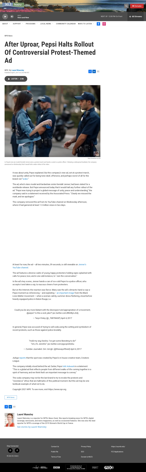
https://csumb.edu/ (118, 446)
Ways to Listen (85, 24)
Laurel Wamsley (18, 70)
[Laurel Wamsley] (10, 420)
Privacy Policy (86, 446)
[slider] (15, 16)
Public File (54, 452)
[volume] (12, 16)
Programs (30, 24)
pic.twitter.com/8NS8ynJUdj (65, 313)
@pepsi (30, 313)
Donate (137, 6)
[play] (5, 16)
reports (22, 358)
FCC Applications (117, 452)
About (5, 24)
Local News (45, 24)
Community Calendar (66, 24)
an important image (65, 293)
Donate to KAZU (87, 457)
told (68, 366)
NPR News (9, 36)
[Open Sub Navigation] (10, 24)
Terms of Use (56, 457)
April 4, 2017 (66, 318)
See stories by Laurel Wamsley (31, 426)
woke (25, 179)
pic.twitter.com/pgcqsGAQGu (61, 344)
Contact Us (55, 446)
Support (17, 24)
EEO (82, 452)
